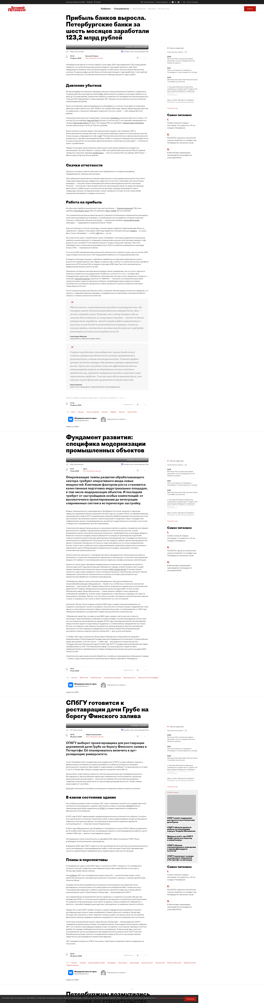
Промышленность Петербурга (148, 677)
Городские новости (190, 963)
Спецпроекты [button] (122, 8)
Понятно (190, 999)
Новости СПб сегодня (174, 963)
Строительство (95, 677)
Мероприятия (139, 9)
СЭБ (97, 233)
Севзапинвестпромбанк (133, 123)
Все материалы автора (94, 58)
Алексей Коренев (82, 279)
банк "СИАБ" (111, 211)
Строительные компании (112, 677)
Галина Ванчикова (131, 220)
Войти (250, 9)
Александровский (125, 208)
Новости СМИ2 (72, 427)
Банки (73, 412)
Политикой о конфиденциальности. (170, 998)
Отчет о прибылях (93, 412)
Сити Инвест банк (81, 211)
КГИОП (130, 806)
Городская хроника (72, 965)
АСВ (100, 136)
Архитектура (134, 963)
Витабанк (115, 118)
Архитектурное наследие (96, 963)
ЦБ (85, 72)
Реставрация (111, 963)
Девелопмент (122, 963)
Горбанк (133, 231)
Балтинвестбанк (81, 123)
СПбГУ (102, 808)
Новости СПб (132, 412)
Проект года (84, 677)
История (83, 963)
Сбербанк (113, 412)
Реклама (152, 9)
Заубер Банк (98, 153)
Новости (105, 412)
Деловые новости (147, 963)
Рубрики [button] (106, 8)
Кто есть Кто (163, 9)
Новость (122, 412)
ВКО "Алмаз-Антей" (118, 569)
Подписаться (149, 2)
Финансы (81, 412)
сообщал (73, 875)
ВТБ (101, 94)
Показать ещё (172, 108)
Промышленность (129, 677)
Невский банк (93, 120)
